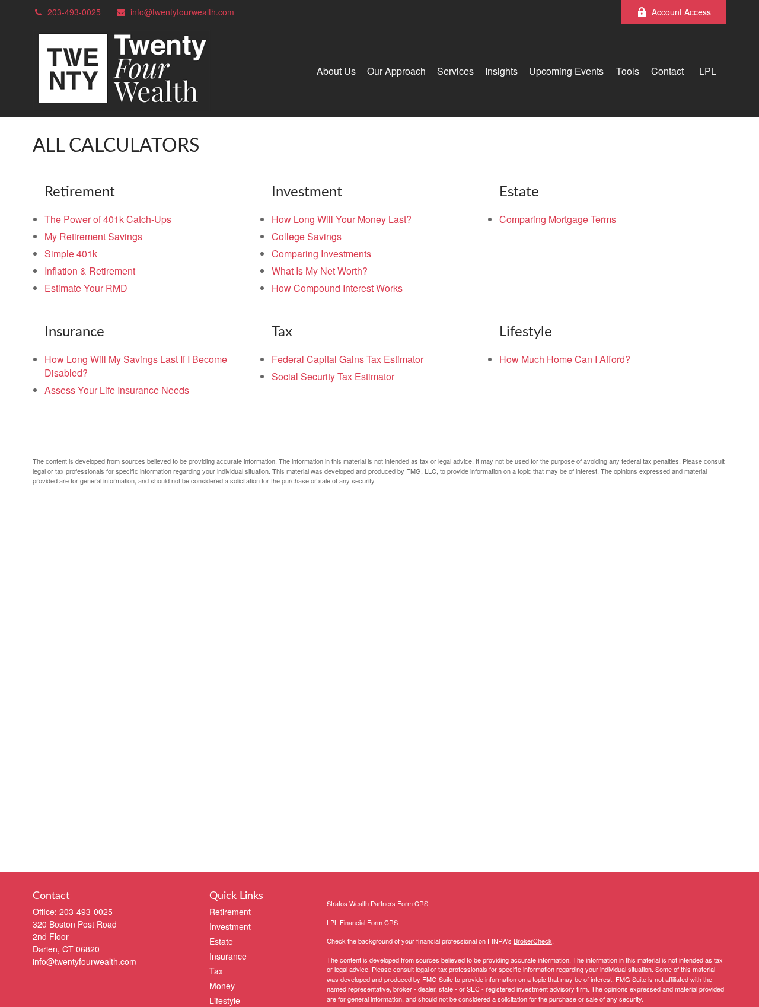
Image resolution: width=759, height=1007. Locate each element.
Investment (230, 926)
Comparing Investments (321, 253)
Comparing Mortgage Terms (557, 219)
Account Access (681, 12)
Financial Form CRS (369, 922)
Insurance (228, 956)
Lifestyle (224, 1000)
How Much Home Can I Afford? (564, 359)
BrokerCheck (533, 940)
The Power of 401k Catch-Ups (107, 219)
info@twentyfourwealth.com (182, 12)
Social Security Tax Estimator (333, 376)
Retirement (230, 911)
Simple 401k (70, 253)
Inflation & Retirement (89, 271)
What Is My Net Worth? (320, 271)
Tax (216, 971)
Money (222, 986)
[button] (336, 70)
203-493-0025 (74, 12)
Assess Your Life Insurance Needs (116, 390)
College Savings (307, 236)
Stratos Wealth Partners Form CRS (377, 903)
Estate (221, 941)
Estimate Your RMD (85, 288)
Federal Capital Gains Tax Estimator (347, 359)
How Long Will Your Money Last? (342, 219)
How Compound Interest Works (337, 288)
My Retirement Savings (93, 236)
